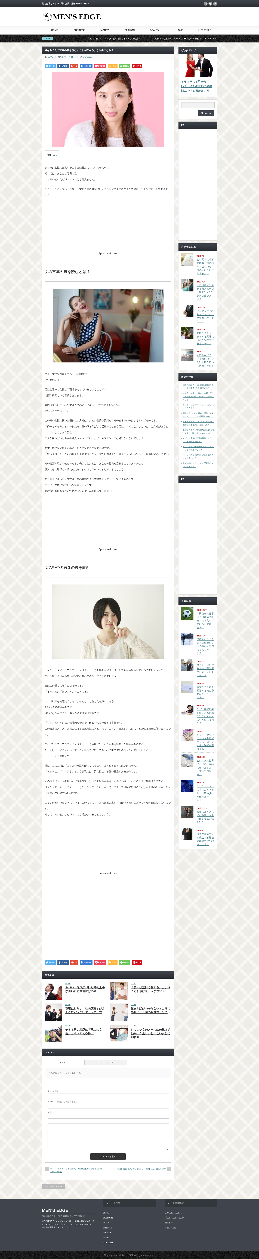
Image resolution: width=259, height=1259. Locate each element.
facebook (215, 4)
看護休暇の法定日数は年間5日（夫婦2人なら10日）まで (141, 1169)
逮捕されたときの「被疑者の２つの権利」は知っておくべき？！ (205, 646)
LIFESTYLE (204, 30)
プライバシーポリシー (174, 1217)
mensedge (87, 57)
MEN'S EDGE (55, 1210)
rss (206, 4)
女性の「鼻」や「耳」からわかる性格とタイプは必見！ (68, 38)
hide (55, 155)
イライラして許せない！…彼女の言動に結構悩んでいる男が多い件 (196, 86)
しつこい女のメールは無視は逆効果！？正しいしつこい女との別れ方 (150, 1033)
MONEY (104, 30)
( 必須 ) (54, 1091)
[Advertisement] (176, 16)
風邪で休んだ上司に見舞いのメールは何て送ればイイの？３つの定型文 (143, 38)
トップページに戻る (53, 1186)
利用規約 (168, 1222)
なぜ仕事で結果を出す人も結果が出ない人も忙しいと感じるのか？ (205, 716)
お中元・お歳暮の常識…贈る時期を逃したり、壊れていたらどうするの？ (205, 266)
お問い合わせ (170, 1227)
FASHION (130, 30)
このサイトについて (173, 1212)
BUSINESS (79, 30)
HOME (54, 30)
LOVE (180, 30)
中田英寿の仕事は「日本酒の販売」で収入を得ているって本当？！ (205, 620)
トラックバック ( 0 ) (106, 1062)
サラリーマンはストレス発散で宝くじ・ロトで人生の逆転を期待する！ (205, 742)
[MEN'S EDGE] (72, 20)
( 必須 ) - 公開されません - (63, 1102)
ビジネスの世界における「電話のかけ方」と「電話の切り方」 (205, 767)
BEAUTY (154, 30)
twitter (210, 4)
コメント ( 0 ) (63, 1062)
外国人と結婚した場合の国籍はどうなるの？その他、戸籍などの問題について (198, 396)
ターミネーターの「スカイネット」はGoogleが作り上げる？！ (205, 793)
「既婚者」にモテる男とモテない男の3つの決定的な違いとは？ (205, 292)
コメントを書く (68, 57)
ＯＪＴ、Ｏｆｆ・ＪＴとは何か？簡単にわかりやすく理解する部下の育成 (76, 1170)
